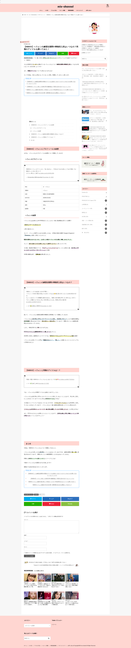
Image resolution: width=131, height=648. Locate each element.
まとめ (31, 140)
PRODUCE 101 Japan (89, 200)
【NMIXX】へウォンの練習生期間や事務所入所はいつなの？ (46, 134)
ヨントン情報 (62, 10)
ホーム (41, 10)
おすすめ (42, 494)
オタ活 (46, 10)
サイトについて (79, 10)
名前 (25, 535)
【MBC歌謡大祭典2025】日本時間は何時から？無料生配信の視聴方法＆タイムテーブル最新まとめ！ (93, 83)
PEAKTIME (85, 196)
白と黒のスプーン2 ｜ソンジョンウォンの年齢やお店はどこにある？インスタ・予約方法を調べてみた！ (94, 98)
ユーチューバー (87, 208)
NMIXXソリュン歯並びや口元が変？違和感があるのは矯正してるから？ (46, 92)
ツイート (54, 624)
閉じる (33, 121)
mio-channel (65, 6)
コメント (26, 519)
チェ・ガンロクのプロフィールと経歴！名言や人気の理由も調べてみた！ (93, 69)
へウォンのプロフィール (38, 128)
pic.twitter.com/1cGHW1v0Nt (46, 173)
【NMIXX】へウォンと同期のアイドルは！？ (42, 137)
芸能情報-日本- (87, 224)
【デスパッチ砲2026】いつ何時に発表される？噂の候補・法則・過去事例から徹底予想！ (93, 76)
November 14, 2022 (46, 306)
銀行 (84, 228)
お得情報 (85, 204)
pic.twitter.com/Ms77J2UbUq (66, 379)
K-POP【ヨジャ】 (29, 494)
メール (26, 541)
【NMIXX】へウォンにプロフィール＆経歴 (41, 125)
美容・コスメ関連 (87, 220)
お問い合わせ (88, 10)
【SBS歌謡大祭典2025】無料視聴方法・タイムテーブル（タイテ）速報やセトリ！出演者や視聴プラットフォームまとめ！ (93, 91)
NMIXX (36, 494)
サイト (25, 547)
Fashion (84, 192)
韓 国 (85, 232)
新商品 (84, 212)
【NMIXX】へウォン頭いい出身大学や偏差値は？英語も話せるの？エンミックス (49, 86)
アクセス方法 (54, 10)
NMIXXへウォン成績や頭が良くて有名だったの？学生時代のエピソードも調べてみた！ (50, 89)
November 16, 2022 (48, 177)
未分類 (85, 216)
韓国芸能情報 (71, 10)
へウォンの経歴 (35, 131)
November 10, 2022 (43, 383)
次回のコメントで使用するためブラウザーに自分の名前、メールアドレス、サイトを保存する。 (48, 552)
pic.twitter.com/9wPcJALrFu (33, 302)
